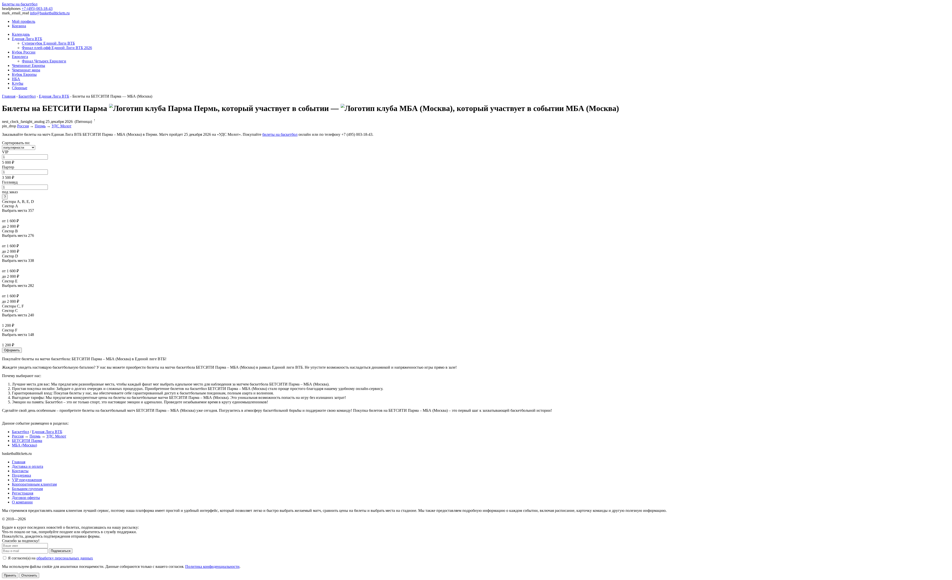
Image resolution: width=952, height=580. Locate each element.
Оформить (12, 350)
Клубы (17, 83)
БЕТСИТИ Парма (27, 441)
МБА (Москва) (24, 445)
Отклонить (29, 575)
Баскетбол (27, 96)
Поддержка (21, 475)
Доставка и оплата (27, 466)
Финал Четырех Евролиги (44, 61)
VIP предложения (27, 480)
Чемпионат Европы (28, 65)
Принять (10, 575)
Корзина (19, 26)
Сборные (19, 88)
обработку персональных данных (64, 558)
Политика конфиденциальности (212, 566)
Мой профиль (23, 21)
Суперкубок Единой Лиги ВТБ (48, 43)
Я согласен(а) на (50, 558)
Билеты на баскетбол (19, 4)
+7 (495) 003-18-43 (37, 8)
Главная (8, 96)
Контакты (20, 471)
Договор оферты (26, 498)
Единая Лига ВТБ (27, 39)
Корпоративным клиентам (34, 484)
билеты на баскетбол (280, 134)
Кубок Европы (24, 74)
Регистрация (22, 493)
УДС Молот (61, 126)
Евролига (20, 57)
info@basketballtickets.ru (50, 13)
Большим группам (27, 489)
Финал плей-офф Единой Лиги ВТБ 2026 (57, 48)
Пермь (40, 126)
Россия (23, 126)
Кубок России (23, 52)
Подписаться (60, 551)
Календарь (21, 34)
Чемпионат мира (26, 70)
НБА (16, 79)
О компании (22, 502)
